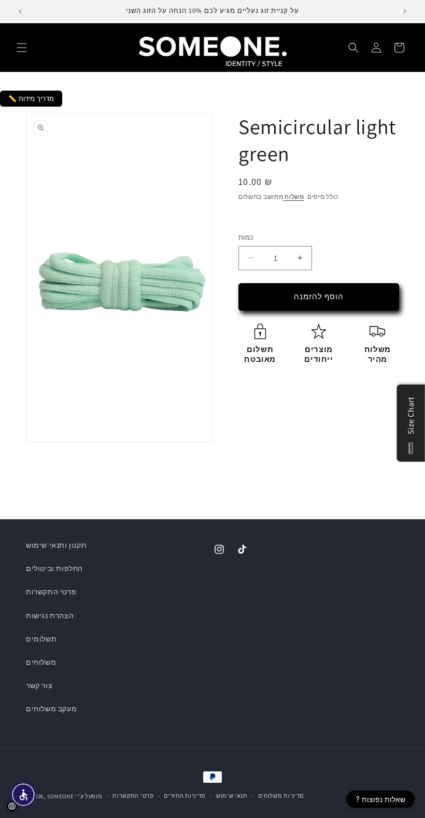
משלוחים (41, 662)
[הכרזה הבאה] (404, 11)
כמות (246, 237)
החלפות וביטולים (54, 568)
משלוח (293, 196)
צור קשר (39, 685)
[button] (21, 47)
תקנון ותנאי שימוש (56, 545)
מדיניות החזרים (185, 795)
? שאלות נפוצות (380, 799)
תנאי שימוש (232, 795)
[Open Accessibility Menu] (23, 795)
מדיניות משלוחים (281, 795)
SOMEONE (60, 796)
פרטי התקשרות (51, 591)
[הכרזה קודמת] (20, 11)
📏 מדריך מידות (31, 99)
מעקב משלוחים (51, 708)
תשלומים (41, 639)
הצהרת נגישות (50, 615)
